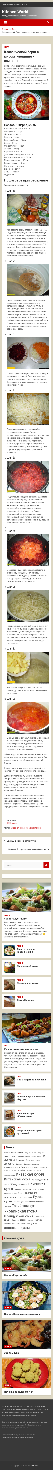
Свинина (7, 1206)
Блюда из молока (30, 1153)
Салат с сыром (19, 1202)
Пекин (7, 915)
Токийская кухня (25, 1206)
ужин (34, 1223)
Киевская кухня (18, 828)
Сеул (6, 1046)
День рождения (33, 1160)
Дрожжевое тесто (12, 1167)
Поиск (46, 865)
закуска (38, 1220)
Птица (20, 1193)
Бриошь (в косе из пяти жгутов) (22, 841)
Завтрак (25, 1167)
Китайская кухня (17, 1179)
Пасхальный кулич (27, 966)
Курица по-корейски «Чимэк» (21, 1049)
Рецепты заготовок (25, 1197)
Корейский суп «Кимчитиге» (25, 1115)
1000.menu (12, 823)
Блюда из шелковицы (21, 1156)
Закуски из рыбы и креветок (22, 1170)
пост (14, 1223)
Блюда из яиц (37, 1156)
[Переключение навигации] (5, 22)
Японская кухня (14, 1238)
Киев (6, 47)
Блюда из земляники (13, 1153)
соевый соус (25, 1224)
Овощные (22, 1184)
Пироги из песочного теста (25, 1189)
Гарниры (20, 1160)
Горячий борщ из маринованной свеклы (27, 849)
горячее (30, 1220)
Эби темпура (11, 1352)
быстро (15, 1220)
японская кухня (17, 1228)
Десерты (9, 1163)
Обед (13, 1184)
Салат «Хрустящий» (15, 918)
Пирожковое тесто (27, 983)
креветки (7, 1224)
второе (23, 1220)
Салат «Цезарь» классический (26, 950)
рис (18, 1224)
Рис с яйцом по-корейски (31, 1079)
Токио (8, 1269)
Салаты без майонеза (34, 1202)
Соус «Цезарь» (25, 1000)
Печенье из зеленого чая (18, 1391)
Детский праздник (31, 1164)
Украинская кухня (33, 828)
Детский (19, 1164)
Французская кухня (18, 1216)
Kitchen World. (15, 11)
